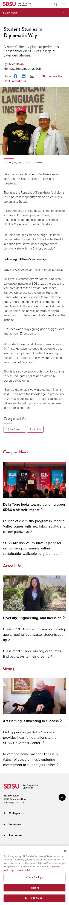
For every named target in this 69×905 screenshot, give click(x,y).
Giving (9, 668)
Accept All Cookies (34, 898)
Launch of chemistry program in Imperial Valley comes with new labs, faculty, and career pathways (34, 526)
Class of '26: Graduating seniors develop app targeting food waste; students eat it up (34, 634)
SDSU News (10, 12)
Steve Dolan (15, 64)
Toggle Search (55, 4)
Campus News (15, 452)
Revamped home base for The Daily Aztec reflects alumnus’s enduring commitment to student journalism (30, 759)
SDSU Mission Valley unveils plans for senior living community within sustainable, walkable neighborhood (32, 548)
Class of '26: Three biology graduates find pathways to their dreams (32, 653)
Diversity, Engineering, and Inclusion (32, 618)
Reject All (34, 887)
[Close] (65, 851)
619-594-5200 (11, 795)
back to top (62, 797)
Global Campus (15, 429)
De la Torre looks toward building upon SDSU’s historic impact (34, 507)
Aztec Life (35, 429)
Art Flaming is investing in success (31, 721)
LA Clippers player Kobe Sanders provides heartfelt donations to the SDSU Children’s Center (29, 737)
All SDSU (64, 4)
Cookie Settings (34, 877)
